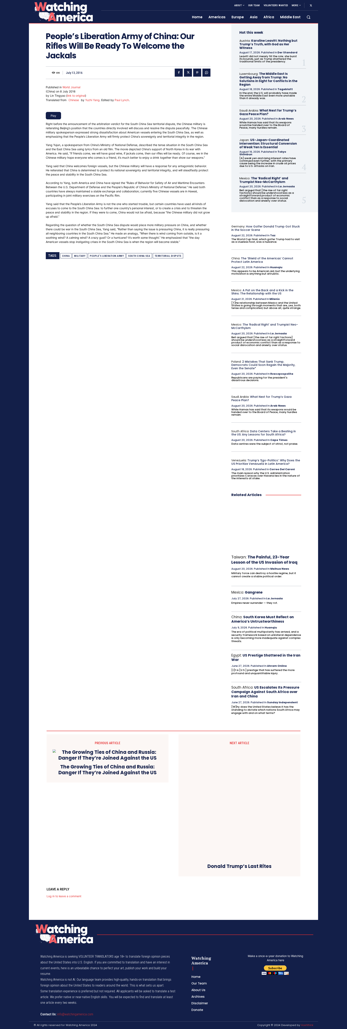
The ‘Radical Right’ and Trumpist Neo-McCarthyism (263, 180)
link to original (76, 95)
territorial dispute (168, 255)
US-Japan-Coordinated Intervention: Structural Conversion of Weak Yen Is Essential (268, 143)
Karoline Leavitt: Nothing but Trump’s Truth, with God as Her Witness (268, 44)
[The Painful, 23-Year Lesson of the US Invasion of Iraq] (266, 526)
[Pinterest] (197, 73)
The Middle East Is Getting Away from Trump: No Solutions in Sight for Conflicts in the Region (268, 79)
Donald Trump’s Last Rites (239, 866)
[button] (308, 17)
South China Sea (139, 255)
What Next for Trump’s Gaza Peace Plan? (267, 112)
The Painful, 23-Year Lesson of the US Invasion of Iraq (264, 559)
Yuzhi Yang (92, 100)
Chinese (73, 100)
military (79, 255)
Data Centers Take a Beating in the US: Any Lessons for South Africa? (263, 433)
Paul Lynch (122, 100)
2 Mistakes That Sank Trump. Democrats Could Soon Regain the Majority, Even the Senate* (263, 365)
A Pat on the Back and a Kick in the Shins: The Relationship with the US (262, 292)
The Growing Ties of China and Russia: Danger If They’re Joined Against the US (107, 770)
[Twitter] (310, 5)
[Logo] (63, 11)
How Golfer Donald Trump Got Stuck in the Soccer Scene (265, 228)
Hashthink (307, 1025)
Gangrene (253, 592)
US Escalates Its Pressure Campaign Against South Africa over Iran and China (265, 692)
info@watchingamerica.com (75, 1014)
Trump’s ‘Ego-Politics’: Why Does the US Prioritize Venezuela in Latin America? (265, 462)
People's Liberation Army (107, 255)
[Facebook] (179, 73)
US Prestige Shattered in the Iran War (265, 657)
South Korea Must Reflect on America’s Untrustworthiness (262, 619)
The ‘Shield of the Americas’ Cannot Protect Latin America (262, 260)
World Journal (71, 87)
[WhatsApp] (206, 73)
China (66, 255)
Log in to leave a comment (64, 896)
